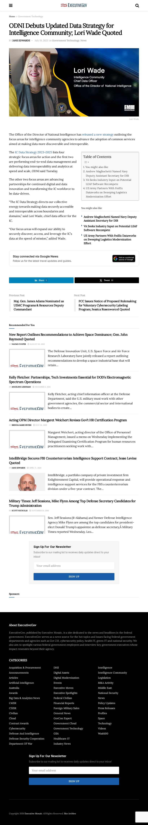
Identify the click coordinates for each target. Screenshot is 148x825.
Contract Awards (19, 723)
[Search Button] (137, 5)
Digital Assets (61, 672)
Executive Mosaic (33, 813)
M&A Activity (105, 682)
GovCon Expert (63, 718)
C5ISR (12, 708)
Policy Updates (106, 703)
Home (12, 16)
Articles (13, 677)
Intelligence (105, 667)
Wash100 (103, 733)
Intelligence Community (112, 672)
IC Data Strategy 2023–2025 (33, 152)
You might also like (96, 167)
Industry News (62, 743)
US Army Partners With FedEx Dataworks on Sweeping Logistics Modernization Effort (106, 192)
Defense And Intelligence (24, 733)
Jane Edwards (21, 40)
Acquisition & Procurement (25, 667)
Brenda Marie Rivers (21, 425)
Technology (105, 723)
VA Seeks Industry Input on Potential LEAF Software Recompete (108, 182)
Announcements (19, 672)
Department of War (20, 743)
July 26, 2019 (41, 425)
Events (58, 682)
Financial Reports (64, 703)
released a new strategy (98, 134)
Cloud (12, 718)
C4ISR (12, 703)
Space (101, 718)
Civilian (13, 713)
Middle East (105, 687)
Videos (102, 728)
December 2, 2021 (42, 387)
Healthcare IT (62, 738)
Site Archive (70, 813)
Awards (13, 693)
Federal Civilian (63, 698)
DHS (56, 667)
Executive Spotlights (65, 693)
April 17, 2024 (35, 468)
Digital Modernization (66, 677)
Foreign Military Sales (66, 708)
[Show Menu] (10, 5)
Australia (14, 687)
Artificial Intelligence (21, 682)
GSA (56, 733)
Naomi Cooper (19, 344)
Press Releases (106, 708)
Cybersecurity (17, 728)
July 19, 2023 (41, 40)
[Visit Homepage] (74, 5)
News (83, 40)
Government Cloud (65, 723)
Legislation (104, 677)
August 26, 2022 (37, 344)
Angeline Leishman (21, 387)
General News (62, 713)
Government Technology (30, 16)
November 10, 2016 (40, 510)
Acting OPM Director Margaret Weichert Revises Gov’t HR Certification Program (68, 420)
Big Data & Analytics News (24, 698)
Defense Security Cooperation (26, 738)
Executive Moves (63, 687)
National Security (108, 693)
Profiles (102, 713)
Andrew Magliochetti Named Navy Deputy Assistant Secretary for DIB (107, 173)
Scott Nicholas (20, 510)
